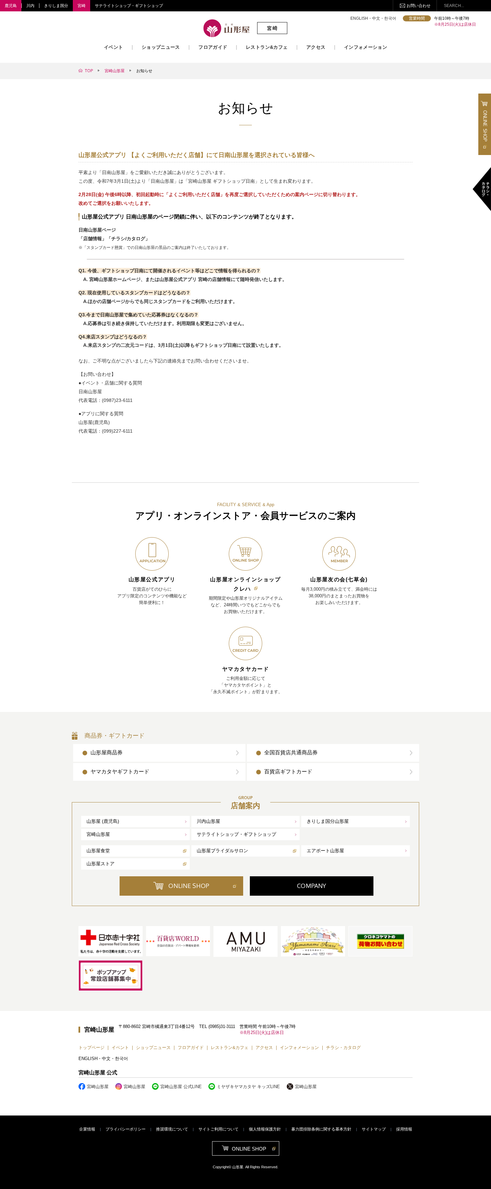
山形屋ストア (101, 863)
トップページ (91, 1047)
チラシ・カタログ (343, 1047)
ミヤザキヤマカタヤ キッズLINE (248, 1086)
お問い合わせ (418, 5)
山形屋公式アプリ (152, 579)
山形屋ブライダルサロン (222, 850)
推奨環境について (172, 1129)
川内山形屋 (208, 821)
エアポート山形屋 (325, 850)
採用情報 (404, 1129)
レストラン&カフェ (267, 47)
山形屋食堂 (98, 850)
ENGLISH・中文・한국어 (373, 18)
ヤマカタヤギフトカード (120, 771)
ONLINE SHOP (188, 885)
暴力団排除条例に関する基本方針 (321, 1129)
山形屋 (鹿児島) (103, 821)
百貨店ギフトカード (288, 771)
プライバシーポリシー (126, 1129)
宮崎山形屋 (98, 834)
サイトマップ (374, 1129)
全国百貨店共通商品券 (291, 752)
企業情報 (87, 1129)
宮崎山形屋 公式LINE (181, 1086)
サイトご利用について (218, 1129)
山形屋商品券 (107, 752)
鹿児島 (11, 5)
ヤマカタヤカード (245, 669)
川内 (30, 5)
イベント (113, 47)
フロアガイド (212, 47)
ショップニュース (161, 47)
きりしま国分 (56, 5)
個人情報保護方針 (265, 1129)
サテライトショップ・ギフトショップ (129, 5)
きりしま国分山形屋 (328, 821)
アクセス (315, 47)
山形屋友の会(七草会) (339, 579)
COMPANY (311, 885)
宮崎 (81, 5)
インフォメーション (365, 47)
